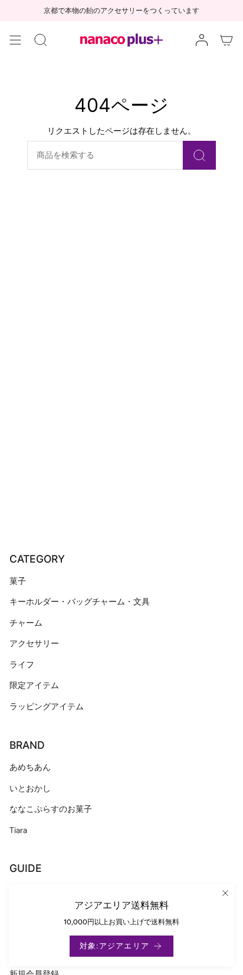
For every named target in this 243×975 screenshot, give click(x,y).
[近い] (225, 893)
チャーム (25, 623)
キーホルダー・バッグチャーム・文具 (79, 602)
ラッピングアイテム (46, 707)
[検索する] (199, 155)
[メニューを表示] (15, 40)
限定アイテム (34, 685)
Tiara (18, 830)
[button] (40, 40)
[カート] (226, 40)
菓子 (17, 581)
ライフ (21, 665)
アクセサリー (34, 644)
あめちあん (30, 767)
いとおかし (30, 789)
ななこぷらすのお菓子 (50, 809)
